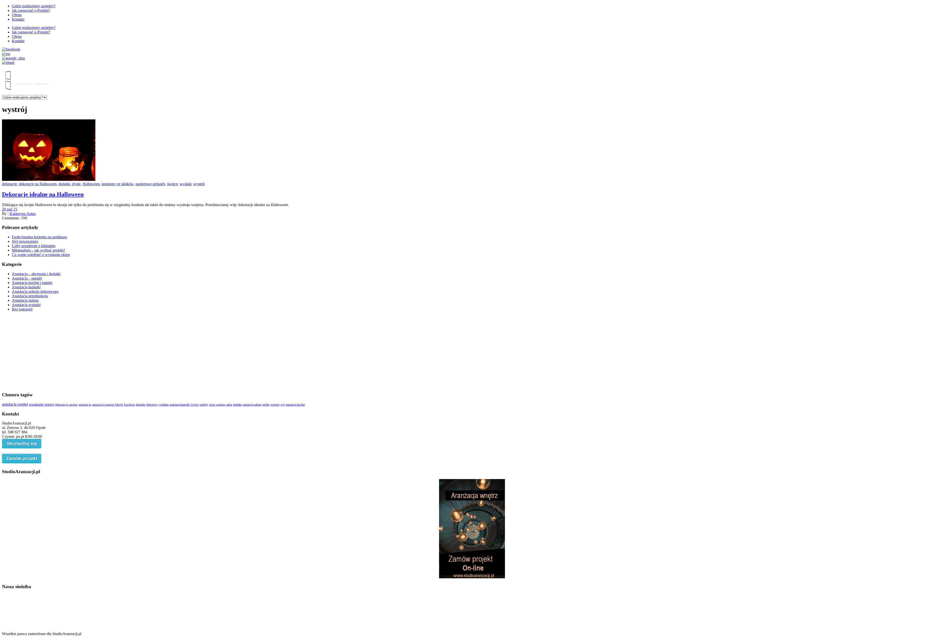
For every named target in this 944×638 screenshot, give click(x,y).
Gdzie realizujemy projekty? (34, 6)
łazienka (140, 404)
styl (282, 404)
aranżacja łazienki (180, 404)
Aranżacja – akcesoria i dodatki (36, 274)
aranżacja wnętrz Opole (107, 404)
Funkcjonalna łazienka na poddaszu (39, 237)
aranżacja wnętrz (15, 404)
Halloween (91, 184)
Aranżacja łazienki (26, 287)
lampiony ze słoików (117, 184)
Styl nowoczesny (25, 241)
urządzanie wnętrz (41, 404)
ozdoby (204, 404)
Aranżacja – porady (27, 278)
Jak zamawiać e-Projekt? (31, 10)
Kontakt (18, 19)
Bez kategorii (22, 309)
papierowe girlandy (150, 184)
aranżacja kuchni (295, 404)
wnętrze (275, 404)
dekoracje (9, 184)
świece (172, 184)
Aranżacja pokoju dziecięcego (35, 291)
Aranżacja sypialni (26, 305)
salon (229, 404)
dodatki (64, 184)
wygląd (185, 184)
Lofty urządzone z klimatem (33, 246)
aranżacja (85, 404)
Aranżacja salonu (25, 300)
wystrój (199, 184)
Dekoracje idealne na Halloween (43, 194)
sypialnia (163, 404)
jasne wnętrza (217, 404)
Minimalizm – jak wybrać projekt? (38, 250)
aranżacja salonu (252, 404)
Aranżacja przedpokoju (30, 296)
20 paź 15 (9, 209)
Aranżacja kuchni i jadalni (32, 283)
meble (266, 404)
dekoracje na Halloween (38, 184)
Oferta (17, 15)
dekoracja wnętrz (66, 404)
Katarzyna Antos (23, 214)
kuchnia (129, 404)
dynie (76, 184)
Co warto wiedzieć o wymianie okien (41, 255)
